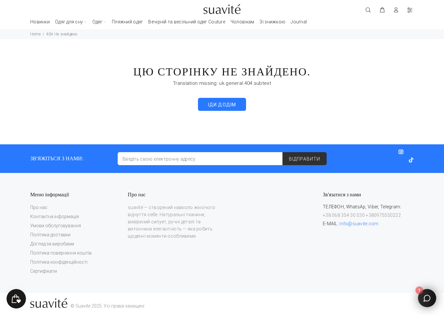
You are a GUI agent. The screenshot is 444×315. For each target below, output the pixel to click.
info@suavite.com (358, 223)
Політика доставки (50, 234)
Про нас (38, 207)
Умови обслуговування (55, 225)
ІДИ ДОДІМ (222, 104)
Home (35, 34)
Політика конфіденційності (58, 262)
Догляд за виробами (52, 243)
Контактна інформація (54, 216)
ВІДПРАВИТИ (304, 159)
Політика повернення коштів (61, 253)
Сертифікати (43, 271)
